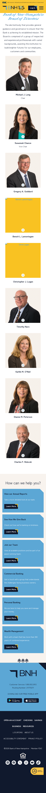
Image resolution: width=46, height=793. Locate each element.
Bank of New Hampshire (13, 8)
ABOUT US (29, 732)
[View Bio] (23, 73)
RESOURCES (28, 726)
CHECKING (28, 720)
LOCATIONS (18, 732)
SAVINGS (38, 720)
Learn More (11, 506)
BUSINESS (16, 726)
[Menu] (41, 7)
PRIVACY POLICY (35, 738)
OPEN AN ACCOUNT (12, 720)
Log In (32, 7)
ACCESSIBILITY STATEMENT (15, 738)
